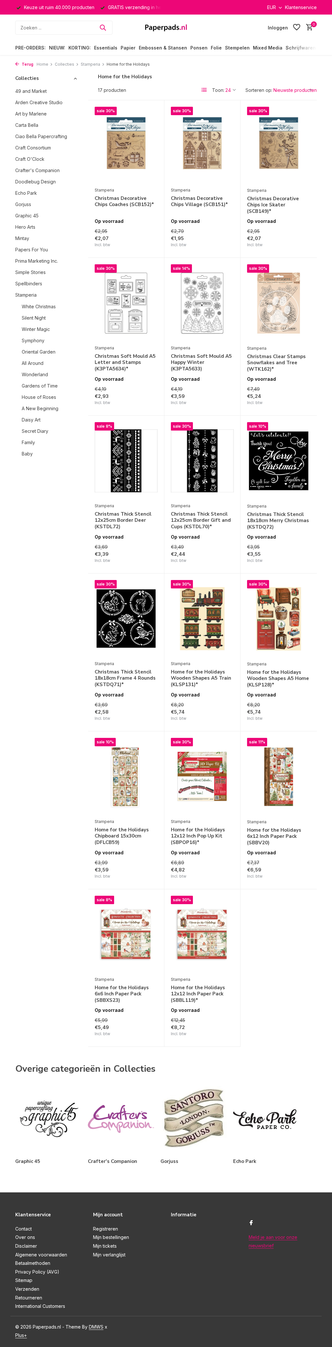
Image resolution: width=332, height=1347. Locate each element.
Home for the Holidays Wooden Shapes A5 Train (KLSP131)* (201, 678)
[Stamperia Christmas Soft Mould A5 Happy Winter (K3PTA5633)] (202, 302)
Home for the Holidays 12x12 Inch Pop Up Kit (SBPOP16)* (198, 836)
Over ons (25, 1237)
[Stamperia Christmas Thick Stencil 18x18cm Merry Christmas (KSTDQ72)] (278, 460)
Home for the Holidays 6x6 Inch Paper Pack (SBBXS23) (122, 994)
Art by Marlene (31, 113)
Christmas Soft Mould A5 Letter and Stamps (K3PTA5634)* (125, 362)
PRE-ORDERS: (30, 47)
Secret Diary (35, 431)
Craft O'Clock (29, 159)
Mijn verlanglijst (109, 1254)
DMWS (96, 1327)
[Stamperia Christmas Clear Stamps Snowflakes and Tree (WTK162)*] (278, 303)
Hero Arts (25, 227)
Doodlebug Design (35, 181)
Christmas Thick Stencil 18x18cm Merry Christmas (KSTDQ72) (278, 520)
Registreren (105, 1229)
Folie (216, 47)
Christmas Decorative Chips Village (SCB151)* (199, 201)
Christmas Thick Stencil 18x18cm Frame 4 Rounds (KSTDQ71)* (125, 678)
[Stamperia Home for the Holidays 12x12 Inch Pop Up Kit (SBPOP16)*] (202, 776)
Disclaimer (26, 1246)
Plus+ (21, 1335)
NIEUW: (57, 47)
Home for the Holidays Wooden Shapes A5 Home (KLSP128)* (278, 678)
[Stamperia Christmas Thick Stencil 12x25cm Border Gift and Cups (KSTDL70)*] (202, 460)
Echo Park (26, 193)
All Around (32, 363)
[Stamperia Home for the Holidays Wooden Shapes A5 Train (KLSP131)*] (202, 618)
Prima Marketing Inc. (36, 261)
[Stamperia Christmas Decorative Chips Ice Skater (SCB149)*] (278, 145)
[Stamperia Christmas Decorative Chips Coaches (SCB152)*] (126, 145)
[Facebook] (251, 1223)
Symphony (33, 340)
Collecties (64, 64)
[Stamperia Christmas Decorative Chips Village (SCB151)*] (202, 145)
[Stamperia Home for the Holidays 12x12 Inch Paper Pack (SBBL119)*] (202, 934)
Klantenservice (301, 7)
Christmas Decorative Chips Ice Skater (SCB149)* (273, 205)
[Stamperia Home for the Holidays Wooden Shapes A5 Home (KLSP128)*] (278, 618)
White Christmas (39, 306)
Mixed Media (267, 47)
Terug (27, 64)
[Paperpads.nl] (166, 27)
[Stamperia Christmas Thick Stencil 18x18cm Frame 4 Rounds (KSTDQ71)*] (126, 618)
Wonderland (35, 374)
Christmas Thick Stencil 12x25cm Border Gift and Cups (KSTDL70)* (201, 520)
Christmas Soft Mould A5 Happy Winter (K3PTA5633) (201, 362)
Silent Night (34, 318)
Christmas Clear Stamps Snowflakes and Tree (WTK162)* (276, 363)
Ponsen (199, 47)
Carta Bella (26, 125)
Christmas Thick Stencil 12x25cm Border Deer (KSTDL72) (123, 520)
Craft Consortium (33, 147)
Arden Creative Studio (39, 102)
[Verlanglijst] (296, 27)
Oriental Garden (38, 352)
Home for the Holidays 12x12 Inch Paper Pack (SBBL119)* (198, 994)
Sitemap (23, 1280)
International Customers (40, 1306)
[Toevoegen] (146, 246)
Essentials (105, 47)
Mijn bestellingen (111, 1237)
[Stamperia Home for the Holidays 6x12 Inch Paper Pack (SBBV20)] (278, 776)
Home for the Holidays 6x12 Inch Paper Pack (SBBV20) (274, 836)
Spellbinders (28, 283)
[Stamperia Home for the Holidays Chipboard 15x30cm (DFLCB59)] (126, 776)
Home (42, 64)
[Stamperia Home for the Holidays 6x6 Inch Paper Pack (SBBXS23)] (126, 934)
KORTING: (79, 47)
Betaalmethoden (32, 1263)
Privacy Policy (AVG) (37, 1272)
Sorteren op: (258, 90)
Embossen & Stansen (163, 47)
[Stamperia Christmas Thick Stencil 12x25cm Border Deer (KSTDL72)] (126, 460)
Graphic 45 (27, 215)
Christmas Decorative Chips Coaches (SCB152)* (124, 201)
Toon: (218, 90)
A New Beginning (40, 408)
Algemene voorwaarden (41, 1254)
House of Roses (39, 397)
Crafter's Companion (37, 170)
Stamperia (90, 64)
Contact (23, 1229)
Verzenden (27, 1289)
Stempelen (237, 47)
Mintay (22, 238)
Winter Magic (36, 329)
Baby (27, 453)
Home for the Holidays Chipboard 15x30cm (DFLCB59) (122, 836)
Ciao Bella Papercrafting (41, 136)
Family (28, 442)
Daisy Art (31, 419)
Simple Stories (30, 272)
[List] (204, 90)
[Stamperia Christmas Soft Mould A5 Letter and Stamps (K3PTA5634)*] (126, 302)
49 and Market (31, 91)
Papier (128, 47)
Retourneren (28, 1297)
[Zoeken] (103, 27)
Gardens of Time (40, 386)
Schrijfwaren (301, 47)
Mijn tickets (105, 1246)
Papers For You (31, 249)
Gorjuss (23, 204)
